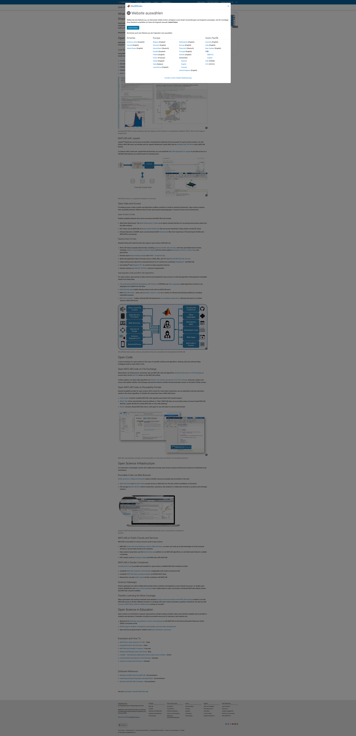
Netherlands (183, 42)
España (155, 51)
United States (131, 48)
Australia (208, 42)
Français (184, 67)
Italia (154, 64)
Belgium (156, 42)
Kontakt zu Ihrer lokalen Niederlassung (178, 78)
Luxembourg (157, 67)
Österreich (183, 48)
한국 (207, 64)
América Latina (132, 42)
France (155, 58)
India (207, 45)
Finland (155, 55)
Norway (182, 45)
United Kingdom (185, 70)
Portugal (182, 51)
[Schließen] (228, 6)
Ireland (155, 61)
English (183, 64)
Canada (129, 45)
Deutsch (184, 61)
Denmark (156, 45)
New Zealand (209, 48)
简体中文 (210, 55)
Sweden (182, 55)
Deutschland (157, 48)
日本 (207, 61)
